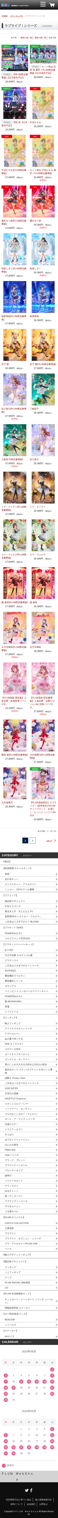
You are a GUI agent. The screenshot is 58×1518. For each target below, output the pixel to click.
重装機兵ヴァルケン (15, 975)
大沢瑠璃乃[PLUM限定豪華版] (42, 756)
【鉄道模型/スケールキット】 (17, 868)
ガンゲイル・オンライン (17, 1059)
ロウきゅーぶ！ (13, 1206)
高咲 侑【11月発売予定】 (14, 124)
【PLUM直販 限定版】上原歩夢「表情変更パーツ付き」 (13, 700)
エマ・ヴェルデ (38, 554)
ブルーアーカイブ (14, 1170)
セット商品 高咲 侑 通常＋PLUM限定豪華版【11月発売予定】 (43, 69)
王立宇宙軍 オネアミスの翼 (19, 955)
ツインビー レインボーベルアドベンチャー (26, 991)
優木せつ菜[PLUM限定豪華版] (13, 222)
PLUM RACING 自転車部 (17, 1282)
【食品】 (6, 861)
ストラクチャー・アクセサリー (20, 884)
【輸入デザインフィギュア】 (17, 1254)
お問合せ (43, 1504)
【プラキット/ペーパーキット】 (18, 944)
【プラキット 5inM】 (13, 927)
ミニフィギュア (13, 1272)
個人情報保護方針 (43, 1499)
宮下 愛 (5, 364)
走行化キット (11, 879)
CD (6, 1287)
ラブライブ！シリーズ (16, 1201)
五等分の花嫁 (11, 1093)
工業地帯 (9, 1228)
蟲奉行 (8, 1175)
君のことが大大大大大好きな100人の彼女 (26, 1064)
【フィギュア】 (16, 16)
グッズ (8, 1277)
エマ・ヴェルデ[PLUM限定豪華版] (13, 556)
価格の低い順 (26, 38)
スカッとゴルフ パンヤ (16, 1103)
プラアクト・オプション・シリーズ (23, 1238)
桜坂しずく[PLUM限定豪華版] (13, 270)
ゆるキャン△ (11, 1191)
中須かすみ (35, 122)
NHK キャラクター (14, 1044)
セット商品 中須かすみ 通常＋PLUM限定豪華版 (43, 172)
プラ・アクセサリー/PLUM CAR (21, 1243)
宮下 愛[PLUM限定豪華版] (43, 364)
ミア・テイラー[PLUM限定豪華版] (13, 508)
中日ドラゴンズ (13, 906)
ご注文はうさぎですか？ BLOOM (22, 921)
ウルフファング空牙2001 (17, 938)
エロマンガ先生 (13, 1049)
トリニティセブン (14, 1129)
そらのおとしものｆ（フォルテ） (22, 1114)
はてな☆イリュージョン (17, 1139)
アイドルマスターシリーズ (18, 1028)
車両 (7, 874)
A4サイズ (9, 1336)
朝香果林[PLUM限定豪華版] (13, 318)
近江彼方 (34, 459)
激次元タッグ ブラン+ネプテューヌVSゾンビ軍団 (29, 1071)
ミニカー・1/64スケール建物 (19, 889)
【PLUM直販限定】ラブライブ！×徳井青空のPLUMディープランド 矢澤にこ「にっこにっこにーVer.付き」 (43, 809)
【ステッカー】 (10, 1330)
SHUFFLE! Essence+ (15, 1098)
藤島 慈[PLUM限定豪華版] (14, 754)
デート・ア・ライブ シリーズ (20, 1119)
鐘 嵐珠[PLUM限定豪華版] (14, 602)
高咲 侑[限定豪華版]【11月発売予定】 (14, 76)
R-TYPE (9, 950)
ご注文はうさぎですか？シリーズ (22, 965)
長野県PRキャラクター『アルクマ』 (23, 916)
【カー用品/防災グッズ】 (15, 1314)
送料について (16, 1504)
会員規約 (31, 1504)
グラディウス (11, 960)
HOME (5, 16)
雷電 (7, 1006)
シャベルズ (10, 1324)
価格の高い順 (40, 38)
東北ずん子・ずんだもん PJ (19, 911)
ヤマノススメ (11, 1185)
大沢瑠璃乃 (7, 802)
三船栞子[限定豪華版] (12, 459)
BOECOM (10, 1319)
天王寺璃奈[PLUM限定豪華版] (13, 649)
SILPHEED (10, 970)
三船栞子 (34, 408)
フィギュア (10, 1267)
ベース (8, 1248)
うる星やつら (11, 1211)
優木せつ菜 (35, 220)
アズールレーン (13, 1033)
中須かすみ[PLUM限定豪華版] (13, 172)
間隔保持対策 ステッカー (17, 1308)
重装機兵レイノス (14, 981)
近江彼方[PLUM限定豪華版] (13, 410)
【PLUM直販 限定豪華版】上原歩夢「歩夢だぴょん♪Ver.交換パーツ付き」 (42, 702)
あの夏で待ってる (15, 1038)
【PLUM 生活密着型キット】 (17, 1293)
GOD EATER (11, 1088)
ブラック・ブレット (15, 1160)
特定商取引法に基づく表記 (18, 1499)
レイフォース (11, 1011)
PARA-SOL (10, 1150)
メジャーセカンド (14, 1180)
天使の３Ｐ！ (11, 1124)
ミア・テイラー (38, 507)
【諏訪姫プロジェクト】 (14, 1261)
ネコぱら (9, 1134)
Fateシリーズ (12, 1155)
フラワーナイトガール (16, 1165)
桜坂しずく (35, 268)
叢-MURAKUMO (13, 1001)
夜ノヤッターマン (14, 1196)
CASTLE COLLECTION (17, 1223)
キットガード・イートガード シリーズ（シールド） (29, 1301)
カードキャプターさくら (17, 1054)
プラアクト (10, 1233)
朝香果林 (34, 316)
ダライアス (10, 986)
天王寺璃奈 (35, 647)
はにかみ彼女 (11, 1144)
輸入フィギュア (13, 1023)
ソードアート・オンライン (18, 1109)
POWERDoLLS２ (13, 933)
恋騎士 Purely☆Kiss (15, 1078)
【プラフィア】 (10, 895)
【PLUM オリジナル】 (13, 1217)
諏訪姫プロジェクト (15, 901)
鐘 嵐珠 (33, 602)
